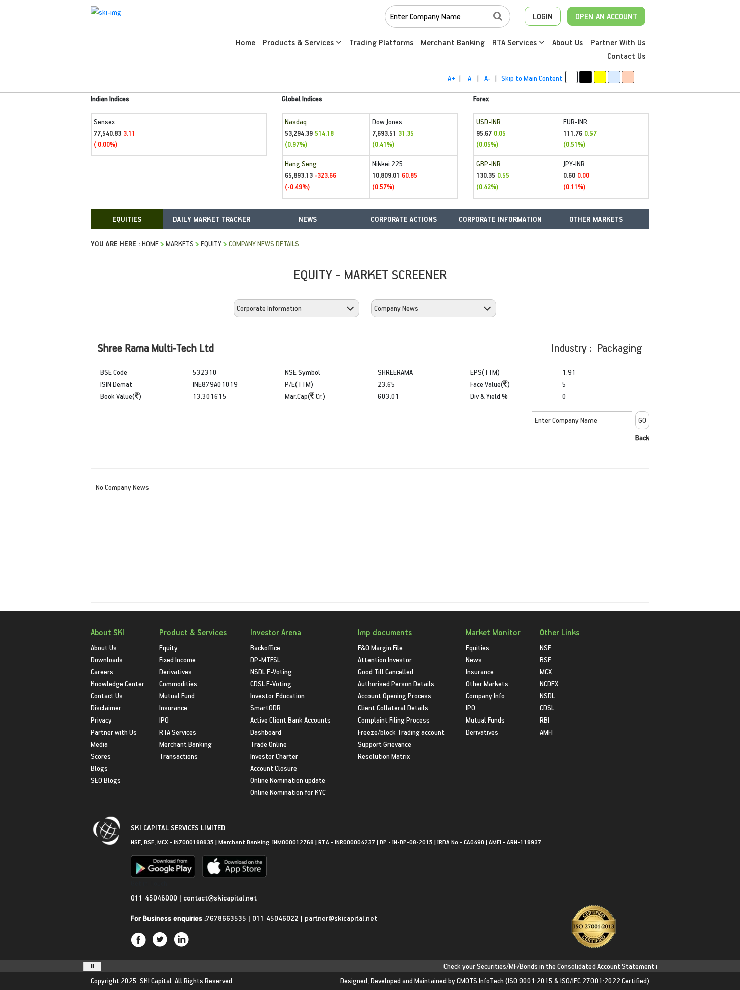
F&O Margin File (380, 647)
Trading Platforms (381, 42)
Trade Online (268, 744)
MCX (546, 671)
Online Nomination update (287, 780)
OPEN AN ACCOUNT (606, 16)
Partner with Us (114, 732)
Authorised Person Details (396, 683)
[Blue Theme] (614, 77)
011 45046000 (155, 898)
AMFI (546, 732)
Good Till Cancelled (385, 671)
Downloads (107, 659)
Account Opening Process (394, 695)
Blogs (99, 768)
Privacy (101, 720)
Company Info (485, 695)
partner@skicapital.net (341, 918)
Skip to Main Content (531, 78)
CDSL (547, 707)
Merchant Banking (453, 42)
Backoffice (265, 647)
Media (99, 744)
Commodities (178, 683)
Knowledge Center (117, 683)
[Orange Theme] (628, 77)
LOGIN (543, 16)
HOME (150, 243)
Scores (101, 756)
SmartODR (265, 707)
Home (245, 42)
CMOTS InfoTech (480, 980)
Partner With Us (617, 42)
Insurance (173, 707)
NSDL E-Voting (271, 671)
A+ (451, 78)
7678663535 (226, 918)
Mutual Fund (177, 695)
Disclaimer (106, 707)
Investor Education (277, 695)
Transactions (178, 756)
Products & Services (299, 42)
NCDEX (549, 683)
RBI (544, 720)
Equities (477, 647)
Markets (180, 243)
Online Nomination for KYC (288, 792)
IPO (164, 720)
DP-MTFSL (265, 659)
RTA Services (515, 42)
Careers (102, 671)
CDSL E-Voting (270, 683)
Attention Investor (385, 659)
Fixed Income (177, 659)
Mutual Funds (485, 720)
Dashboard (265, 732)
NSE (545, 647)
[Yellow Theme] (600, 77)
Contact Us (626, 56)
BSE (545, 659)
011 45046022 (276, 918)
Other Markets (487, 683)
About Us (567, 42)
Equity (211, 243)
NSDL (547, 695)
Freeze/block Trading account (401, 732)
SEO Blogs (106, 780)
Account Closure (273, 768)
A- (487, 78)
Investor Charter (274, 756)
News (474, 659)
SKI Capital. (156, 980)
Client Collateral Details (393, 707)
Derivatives (175, 671)
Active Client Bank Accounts (290, 720)
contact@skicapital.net (220, 898)
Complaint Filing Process (394, 720)
